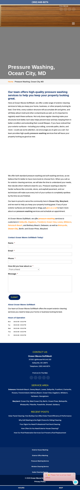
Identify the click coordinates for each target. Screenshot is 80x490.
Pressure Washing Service (40, 461)
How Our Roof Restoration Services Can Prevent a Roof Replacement (40, 433)
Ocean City (13, 229)
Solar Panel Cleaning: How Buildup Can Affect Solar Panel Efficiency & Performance (39, 416)
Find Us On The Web (40, 373)
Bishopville (62, 225)
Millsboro (67, 222)
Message (13, 274)
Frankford (41, 222)
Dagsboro (32, 222)
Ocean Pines (53, 401)
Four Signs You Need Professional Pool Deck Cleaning (40, 424)
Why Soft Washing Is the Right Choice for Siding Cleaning (40, 420)
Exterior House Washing (40, 450)
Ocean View (51, 222)
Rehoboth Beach (15, 225)
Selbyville (23, 222)
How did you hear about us (20, 266)
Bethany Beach (36, 393)
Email (11, 251)
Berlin (45, 401)
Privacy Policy (40, 481)
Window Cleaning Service (40, 466)
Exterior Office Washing (40, 455)
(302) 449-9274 (40, 2)
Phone (11, 258)
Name (11, 243)
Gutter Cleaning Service (40, 472)
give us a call (51, 208)
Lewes (60, 222)
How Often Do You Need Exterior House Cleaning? (40, 428)
